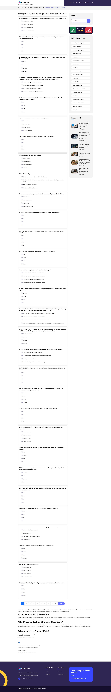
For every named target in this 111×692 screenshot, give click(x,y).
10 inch (24, 257)
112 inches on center (27, 438)
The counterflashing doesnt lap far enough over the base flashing (37, 355)
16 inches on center (27, 435)
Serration (25, 343)
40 (23, 142)
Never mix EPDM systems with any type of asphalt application (36, 320)
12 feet (24, 65)
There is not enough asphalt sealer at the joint (33, 352)
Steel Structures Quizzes (77, 106)
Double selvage (26, 196)
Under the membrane (27, 164)
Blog (80, 2)
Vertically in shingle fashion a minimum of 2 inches (33, 273)
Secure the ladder (27, 127)
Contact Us (86, 2)
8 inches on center (27, 441)
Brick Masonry (75, 67)
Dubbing (24, 337)
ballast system (26, 203)
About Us (75, 2)
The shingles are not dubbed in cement (31, 358)
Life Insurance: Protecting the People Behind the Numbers (84, 153)
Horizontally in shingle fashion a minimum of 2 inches (34, 282)
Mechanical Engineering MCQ (78, 50)
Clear (80, 30)
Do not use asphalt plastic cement (30, 187)
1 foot (24, 452)
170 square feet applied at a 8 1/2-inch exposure (33, 91)
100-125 (24, 399)
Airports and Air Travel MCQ (78, 60)
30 (23, 139)
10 (55, 603)
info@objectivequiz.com (26, 678)
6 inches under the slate (28, 24)
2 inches (24, 551)
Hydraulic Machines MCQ (77, 46)
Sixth (24, 592)
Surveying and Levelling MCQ (78, 43)
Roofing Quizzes (76, 109)
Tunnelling (75, 95)
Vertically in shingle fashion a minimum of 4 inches (33, 279)
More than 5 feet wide (27, 576)
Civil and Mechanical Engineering (33, 7)
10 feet (24, 61)
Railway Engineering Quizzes (78, 99)
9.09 (24, 102)
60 (23, 149)
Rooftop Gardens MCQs (77, 85)
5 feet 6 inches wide (27, 570)
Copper (24, 296)
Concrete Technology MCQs (78, 71)
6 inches (24, 455)
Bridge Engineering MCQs (77, 92)
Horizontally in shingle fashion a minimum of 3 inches (34, 276)
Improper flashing (26, 533)
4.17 (24, 108)
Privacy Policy (61, 674)
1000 (24, 517)
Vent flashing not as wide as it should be (31, 536)
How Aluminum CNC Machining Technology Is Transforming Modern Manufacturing (84, 135)
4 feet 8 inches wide (27, 573)
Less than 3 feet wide (27, 567)
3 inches (24, 555)
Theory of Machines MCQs (78, 74)
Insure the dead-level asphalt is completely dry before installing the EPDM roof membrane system (43, 323)
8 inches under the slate (28, 27)
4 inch (24, 264)
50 (23, 146)
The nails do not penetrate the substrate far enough (34, 362)
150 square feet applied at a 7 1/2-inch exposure (33, 85)
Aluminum (25, 293)
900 (24, 514)
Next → (61, 603)
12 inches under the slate (28, 30)
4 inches (25, 558)
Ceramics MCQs (76, 81)
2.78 (24, 112)
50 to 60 (25, 479)
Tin (23, 302)
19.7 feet (25, 71)
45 (23, 496)
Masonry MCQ (75, 64)
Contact (60, 671)
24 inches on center (27, 431)
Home (70, 2)
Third (24, 585)
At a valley (25, 167)
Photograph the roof (27, 130)
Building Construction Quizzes (78, 102)
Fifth (24, 589)
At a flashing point (27, 161)
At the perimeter (26, 158)
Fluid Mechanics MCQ (77, 53)
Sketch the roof (26, 124)
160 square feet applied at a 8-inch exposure (32, 88)
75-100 (24, 396)
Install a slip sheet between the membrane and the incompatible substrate (39, 313)
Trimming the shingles (27, 333)
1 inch (24, 458)
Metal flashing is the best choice (30, 184)
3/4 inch (24, 461)
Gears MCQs (75, 78)
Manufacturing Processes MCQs (79, 88)
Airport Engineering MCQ (77, 57)
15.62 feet (25, 68)
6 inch (24, 260)
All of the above (26, 539)
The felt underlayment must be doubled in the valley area (35, 176)
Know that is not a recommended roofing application (34, 316)
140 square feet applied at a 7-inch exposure (32, 82)
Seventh (24, 595)
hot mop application (27, 200)
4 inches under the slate (28, 21)
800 (24, 511)
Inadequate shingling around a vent (30, 530)
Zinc (24, 299)
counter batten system (28, 206)
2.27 (24, 105)
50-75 (24, 393)
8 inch (24, 254)
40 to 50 (25, 472)
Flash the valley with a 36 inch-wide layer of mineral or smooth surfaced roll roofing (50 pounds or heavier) (43, 180)
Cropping (25, 340)
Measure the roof (26, 121)
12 (23, 245)
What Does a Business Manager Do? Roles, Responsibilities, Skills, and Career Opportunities (84, 125)
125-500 (25, 402)
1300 (24, 521)
